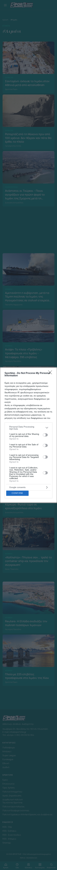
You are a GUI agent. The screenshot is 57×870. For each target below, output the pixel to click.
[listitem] (28, 428)
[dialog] (28, 435)
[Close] (51, 373)
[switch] (45, 434)
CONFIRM (17, 493)
